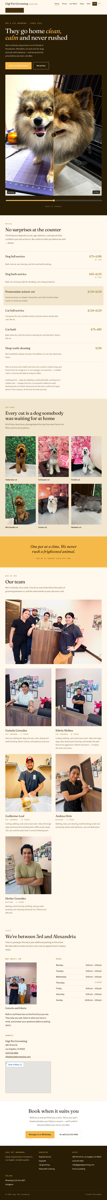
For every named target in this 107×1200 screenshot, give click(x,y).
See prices (41, 65)
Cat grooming (44, 1164)
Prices (64, 3)
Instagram (9, 1184)
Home (57, 3)
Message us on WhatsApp (40, 1134)
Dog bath (42, 1161)
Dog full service (45, 1156)
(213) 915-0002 (14, 10)
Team (82, 3)
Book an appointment (18, 65)
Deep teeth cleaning (47, 1169)
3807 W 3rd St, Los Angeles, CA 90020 (86, 1156)
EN (95, 3)
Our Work (73, 3)
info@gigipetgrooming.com (18, 1056)
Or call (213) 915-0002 (69, 1134)
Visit (88, 3)
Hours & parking (78, 1169)
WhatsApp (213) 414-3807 (15, 1180)
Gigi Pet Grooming (21, 3)
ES (99, 3)
